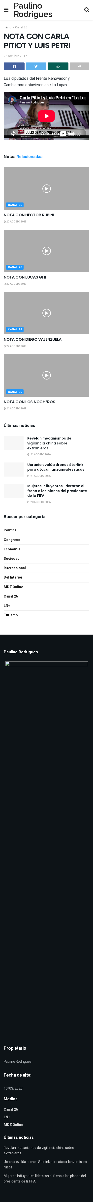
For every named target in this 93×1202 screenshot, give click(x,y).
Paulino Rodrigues (32, 9)
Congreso (12, 539)
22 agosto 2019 (16, 221)
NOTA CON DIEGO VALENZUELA (33, 339)
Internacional (15, 568)
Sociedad (12, 558)
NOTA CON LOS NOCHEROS (29, 402)
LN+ (7, 605)
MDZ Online (13, 587)
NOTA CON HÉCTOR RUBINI (29, 215)
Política (10, 530)
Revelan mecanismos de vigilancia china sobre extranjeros (49, 443)
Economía (12, 549)
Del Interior (13, 577)
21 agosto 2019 (16, 408)
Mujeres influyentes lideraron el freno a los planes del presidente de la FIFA (57, 490)
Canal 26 (21, 27)
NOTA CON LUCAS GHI (25, 277)
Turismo (11, 615)
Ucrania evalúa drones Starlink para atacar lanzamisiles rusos (55, 467)
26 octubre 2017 (15, 56)
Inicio (7, 27)
